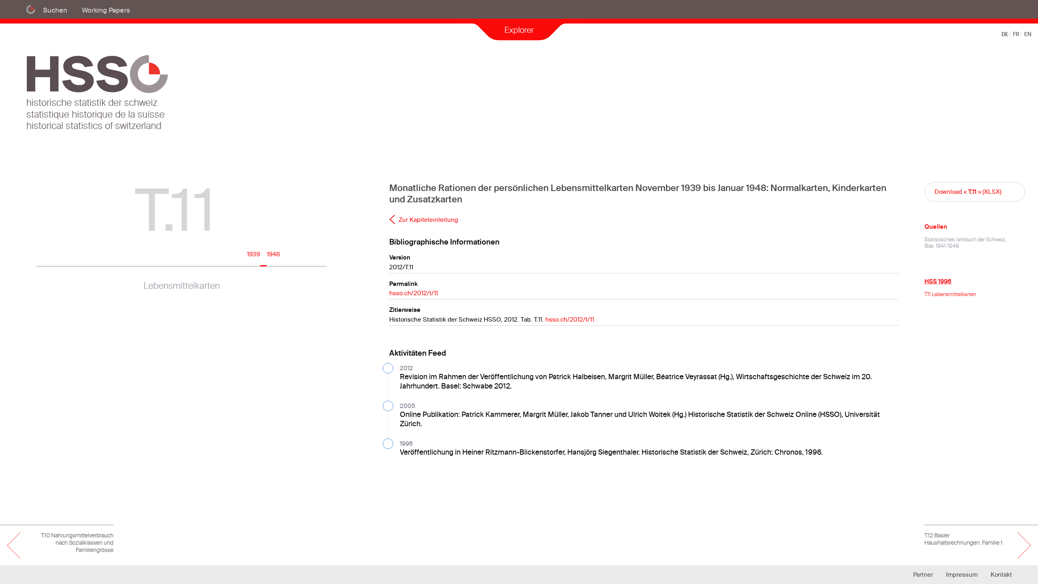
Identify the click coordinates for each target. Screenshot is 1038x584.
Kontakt (1001, 574)
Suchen (55, 10)
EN (1028, 34)
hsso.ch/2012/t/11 (413, 293)
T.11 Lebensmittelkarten (950, 294)
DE (1006, 34)
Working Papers (106, 10)
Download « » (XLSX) (968, 191)
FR (1017, 34)
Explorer (519, 30)
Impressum (962, 574)
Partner (923, 574)
